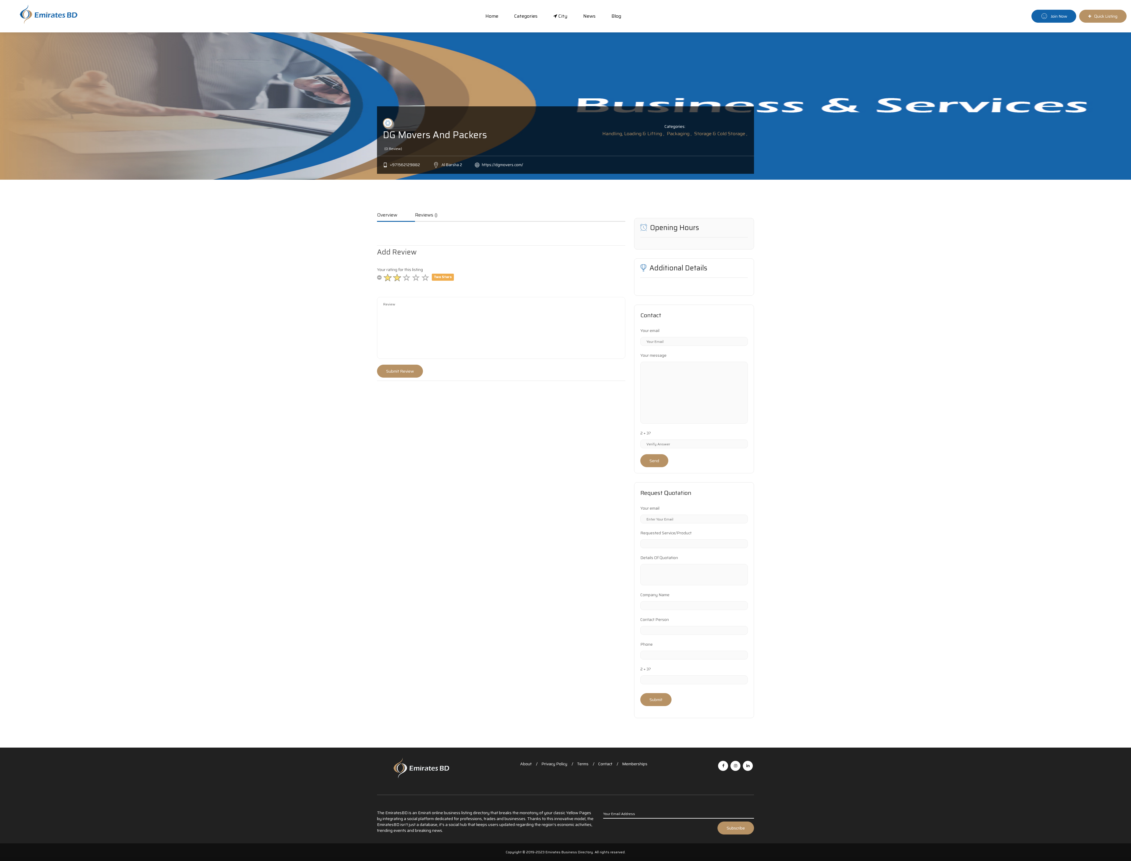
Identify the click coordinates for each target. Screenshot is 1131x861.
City (562, 16)
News (589, 16)
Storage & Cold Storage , (720, 133)
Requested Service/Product (666, 533)
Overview (387, 215)
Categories (526, 16)
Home (491, 16)
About (526, 764)
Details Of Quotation (659, 557)
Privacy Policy (554, 764)
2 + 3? (645, 433)
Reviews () (426, 215)
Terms (582, 764)
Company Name (654, 594)
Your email (649, 330)
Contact (605, 764)
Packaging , (679, 133)
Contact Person (654, 619)
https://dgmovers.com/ (502, 165)
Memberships (634, 764)
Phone (646, 644)
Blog (616, 16)
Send (654, 460)
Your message (653, 355)
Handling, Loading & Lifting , (633, 133)
